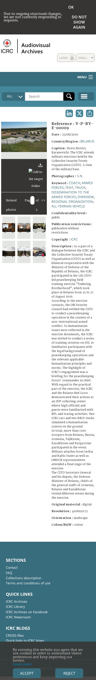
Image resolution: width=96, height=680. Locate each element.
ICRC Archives (16, 601)
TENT (69, 187)
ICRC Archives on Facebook (27, 612)
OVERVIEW (86, 197)
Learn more (22, 664)
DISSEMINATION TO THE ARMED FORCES (70, 194)
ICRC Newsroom (18, 617)
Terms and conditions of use (28, 583)
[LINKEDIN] (69, 113)
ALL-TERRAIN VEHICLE (68, 206)
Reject (69, 673)
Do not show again (79, 22)
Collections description (23, 578)
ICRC (74, 239)
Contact (12, 567)
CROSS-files (15, 635)
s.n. (80, 176)
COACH (74, 183)
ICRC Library (15, 606)
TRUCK (80, 187)
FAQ (9, 573)
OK (71, 7)
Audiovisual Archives (35, 47)
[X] (79, 113)
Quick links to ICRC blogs (25, 640)
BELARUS (87, 141)
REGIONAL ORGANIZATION (72, 201)
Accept (27, 673)
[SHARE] (89, 113)
